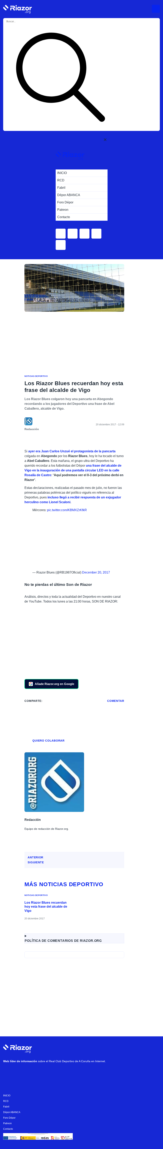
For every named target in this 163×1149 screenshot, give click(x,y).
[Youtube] (8, 1071)
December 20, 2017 (96, 572)
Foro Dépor (9, 1117)
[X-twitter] (32, 1071)
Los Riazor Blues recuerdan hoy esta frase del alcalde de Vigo (45, 907)
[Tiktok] (44, 1071)
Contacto (8, 1129)
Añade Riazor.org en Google (54, 684)
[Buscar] (60, 78)
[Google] (68, 1071)
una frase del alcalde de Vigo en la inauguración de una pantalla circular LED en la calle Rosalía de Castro (72, 470)
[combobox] (22, 21)
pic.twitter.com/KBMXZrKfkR (67, 510)
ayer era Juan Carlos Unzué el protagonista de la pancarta (71, 451)
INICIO (6, 1095)
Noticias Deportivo (36, 376)
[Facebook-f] (56, 1071)
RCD (6, 1101)
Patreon (7, 1123)
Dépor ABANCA (11, 1112)
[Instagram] (20, 1071)
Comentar (115, 700)
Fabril (6, 1106)
